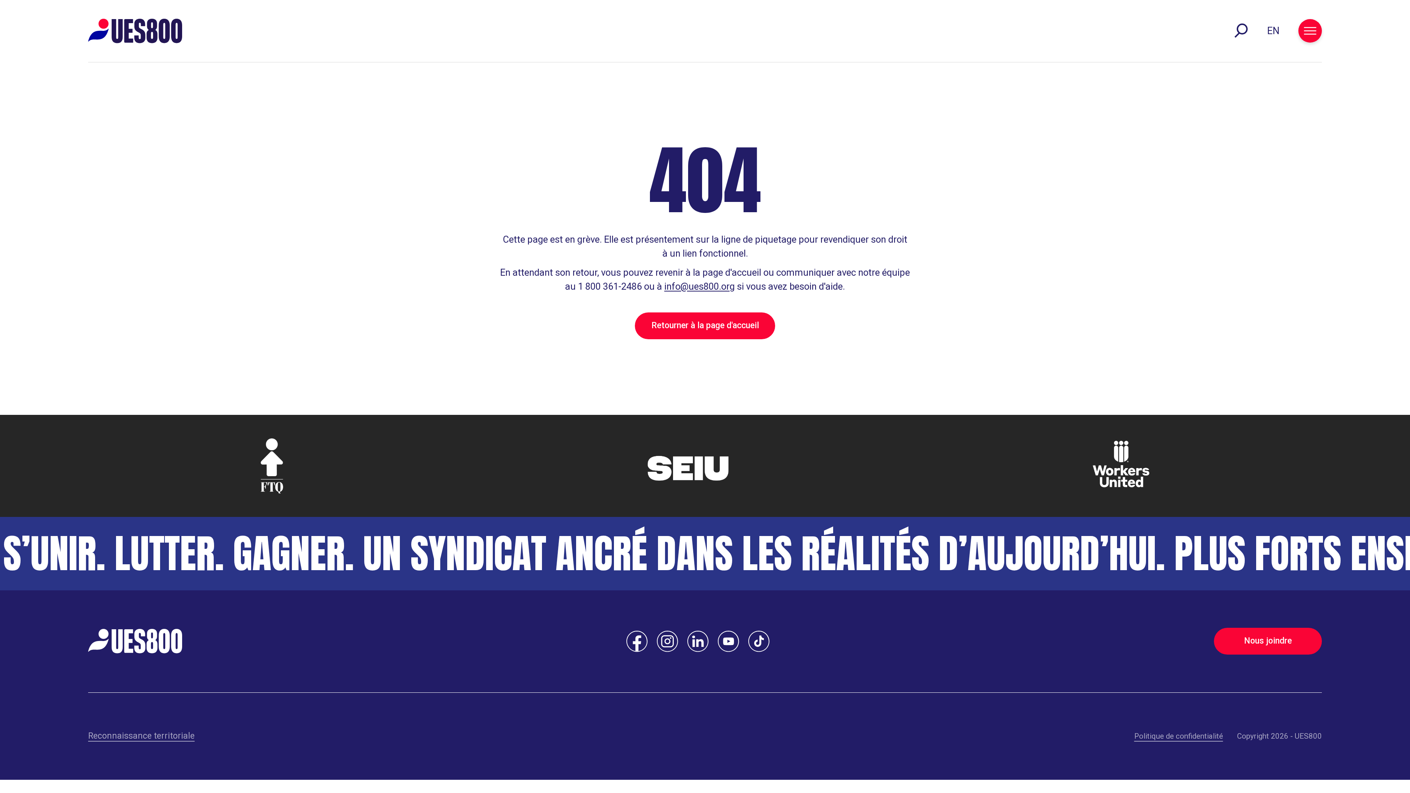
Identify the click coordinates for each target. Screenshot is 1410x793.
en (1273, 31)
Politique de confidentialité (1178, 736)
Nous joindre (1268, 641)
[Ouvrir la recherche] (1241, 31)
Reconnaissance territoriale (141, 736)
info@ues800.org (699, 286)
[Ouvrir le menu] (1310, 31)
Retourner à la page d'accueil (705, 325)
